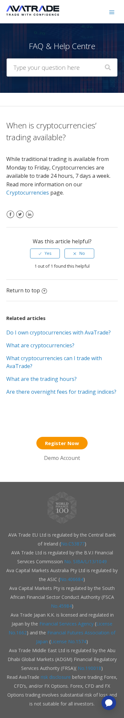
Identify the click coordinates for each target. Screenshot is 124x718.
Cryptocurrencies (27, 192)
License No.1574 (68, 641)
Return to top (23, 290)
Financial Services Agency (66, 624)
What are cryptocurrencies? (40, 345)
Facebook (10, 218)
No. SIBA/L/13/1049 (85, 561)
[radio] (45, 253)
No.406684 (71, 579)
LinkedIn (29, 218)
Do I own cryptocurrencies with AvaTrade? (58, 332)
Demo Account (62, 458)
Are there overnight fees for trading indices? (61, 391)
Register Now (62, 443)
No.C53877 (73, 544)
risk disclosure (56, 677)
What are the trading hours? (41, 379)
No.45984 (61, 606)
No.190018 (88, 668)
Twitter (20, 218)
